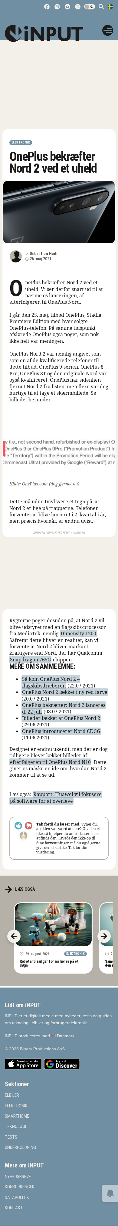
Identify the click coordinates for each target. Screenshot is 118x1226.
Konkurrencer (19, 1187)
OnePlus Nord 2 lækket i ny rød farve (64, 692)
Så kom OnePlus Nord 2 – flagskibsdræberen (51, 682)
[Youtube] (67, 7)
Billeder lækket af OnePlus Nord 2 (61, 718)
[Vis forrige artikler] (14, 936)
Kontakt (14, 1208)
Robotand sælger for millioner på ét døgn (49, 963)
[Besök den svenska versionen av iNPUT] (110, 6)
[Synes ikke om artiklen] (28, 825)
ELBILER (12, 1095)
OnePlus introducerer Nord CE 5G (61, 731)
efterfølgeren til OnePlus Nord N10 (50, 762)
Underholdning (20, 1147)
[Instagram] (57, 7)
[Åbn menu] (107, 30)
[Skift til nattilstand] (89, 7)
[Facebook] (47, 7)
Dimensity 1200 (78, 633)
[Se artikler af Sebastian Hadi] (15, 256)
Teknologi (15, 1127)
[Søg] (101, 7)
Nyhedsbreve (18, 1176)
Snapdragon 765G (30, 659)
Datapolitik (17, 1197)
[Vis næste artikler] (104, 936)
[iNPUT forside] (48, 33)
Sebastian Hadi (43, 253)
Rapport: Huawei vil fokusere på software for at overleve (56, 797)
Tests (11, 1137)
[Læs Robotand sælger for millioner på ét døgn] (53, 925)
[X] (78, 7)
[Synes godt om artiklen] (18, 825)
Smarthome (17, 1116)
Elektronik (20, 142)
